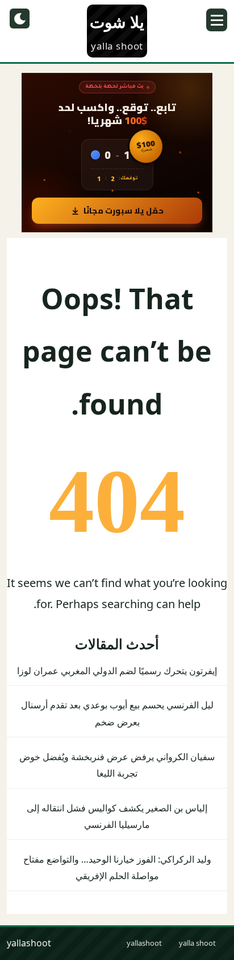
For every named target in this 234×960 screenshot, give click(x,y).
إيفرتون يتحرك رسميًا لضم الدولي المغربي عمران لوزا (117, 670)
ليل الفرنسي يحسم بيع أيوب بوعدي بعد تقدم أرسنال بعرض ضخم (117, 713)
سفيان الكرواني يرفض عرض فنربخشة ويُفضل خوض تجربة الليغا (117, 765)
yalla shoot (197, 943)
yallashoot (144, 943)
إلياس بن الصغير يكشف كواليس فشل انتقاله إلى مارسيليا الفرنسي (117, 816)
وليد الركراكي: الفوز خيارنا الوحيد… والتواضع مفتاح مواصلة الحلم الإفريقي (117, 868)
